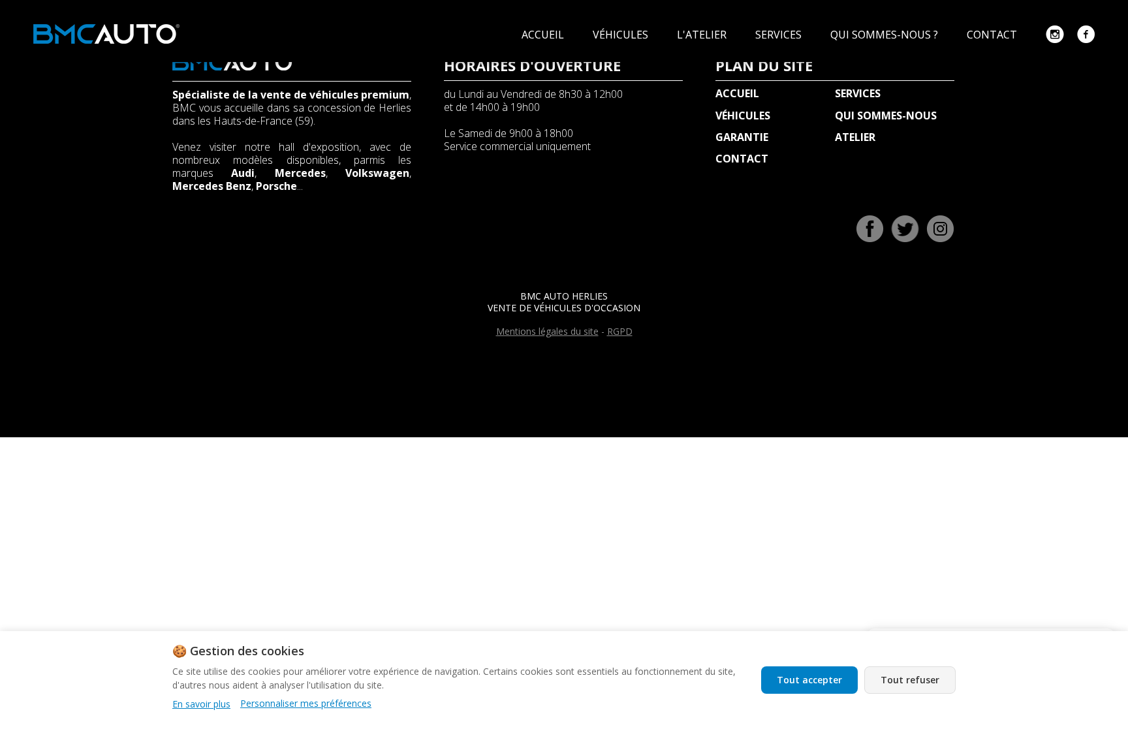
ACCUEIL (544, 34)
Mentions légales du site (547, 331)
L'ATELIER (703, 34)
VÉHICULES (622, 34)
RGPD (620, 331)
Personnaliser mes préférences (305, 703)
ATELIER (855, 137)
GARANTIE (741, 137)
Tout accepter (809, 680)
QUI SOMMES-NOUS (886, 115)
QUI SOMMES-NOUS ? (885, 34)
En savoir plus (201, 704)
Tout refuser (910, 680)
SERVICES (779, 34)
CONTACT (993, 34)
